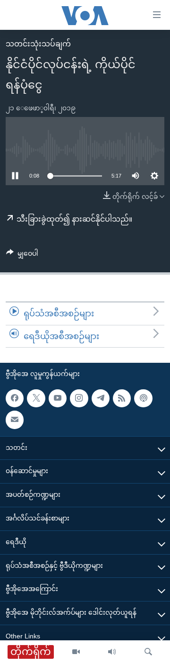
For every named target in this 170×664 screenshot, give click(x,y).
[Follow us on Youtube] (58, 398)
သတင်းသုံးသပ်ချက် (38, 44)
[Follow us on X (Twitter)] (36, 398)
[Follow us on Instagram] (79, 398)
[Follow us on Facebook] (15, 398)
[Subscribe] (15, 420)
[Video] (76, 652)
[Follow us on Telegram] (101, 398)
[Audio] (112, 652)
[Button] (22, 255)
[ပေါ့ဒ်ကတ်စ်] (143, 398)
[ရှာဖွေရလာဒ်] (148, 652)
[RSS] (122, 398)
